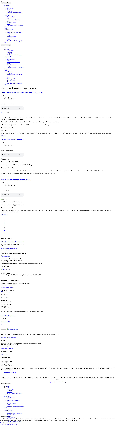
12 (4, 230)
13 (4, 231)
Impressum (51, 382)
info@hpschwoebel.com (7, 348)
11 (4, 228)
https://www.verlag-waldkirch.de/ (9, 248)
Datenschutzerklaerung (60, 382)
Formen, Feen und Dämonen (12, 139)
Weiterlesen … (4, 136)
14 (4, 232)
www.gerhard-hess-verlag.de (8, 372)
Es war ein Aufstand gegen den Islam (15, 179)
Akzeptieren (3, 423)
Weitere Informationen (5, 424)
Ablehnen (8, 423)
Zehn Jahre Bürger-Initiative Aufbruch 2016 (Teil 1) (22, 93)
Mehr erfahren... (5, 291)
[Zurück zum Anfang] (1, 1)
